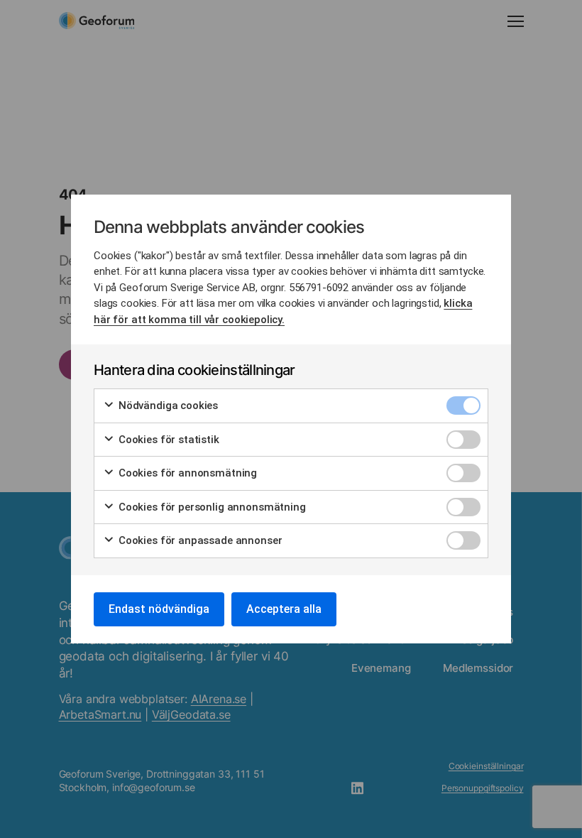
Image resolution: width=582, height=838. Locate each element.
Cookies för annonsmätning (186, 473)
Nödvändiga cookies (167, 405)
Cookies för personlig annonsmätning (211, 507)
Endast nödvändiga (159, 609)
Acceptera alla (284, 609)
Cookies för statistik (167, 439)
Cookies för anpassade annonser (199, 540)
